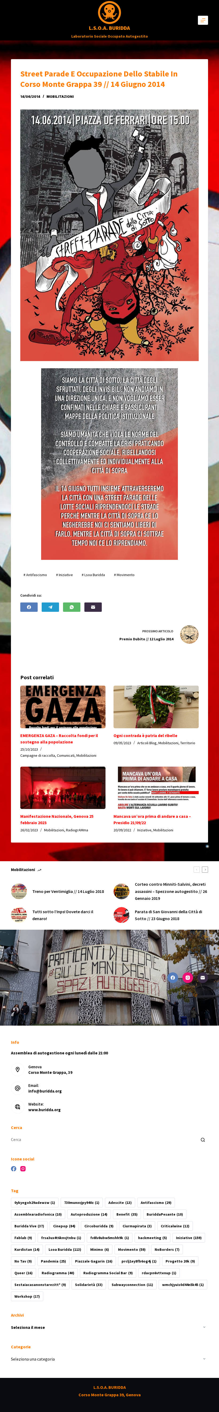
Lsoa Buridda (65, 1249)
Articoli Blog (147, 743)
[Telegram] (50, 607)
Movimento (132, 1249)
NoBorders (167, 1249)
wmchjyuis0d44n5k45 (183, 1284)
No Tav (23, 1261)
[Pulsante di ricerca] (202, 1139)
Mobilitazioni (60, 97)
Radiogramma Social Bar (107, 1273)
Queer (23, 1273)
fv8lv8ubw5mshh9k (109, 1237)
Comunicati (66, 755)
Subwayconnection (132, 1284)
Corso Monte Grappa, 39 (50, 1072)
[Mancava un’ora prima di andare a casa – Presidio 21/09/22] (156, 788)
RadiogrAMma (77, 830)
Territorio (187, 743)
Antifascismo (156, 1202)
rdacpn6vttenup (159, 1273)
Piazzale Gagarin (93, 1261)
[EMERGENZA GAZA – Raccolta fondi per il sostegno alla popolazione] (62, 707)
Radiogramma (58, 1273)
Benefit (126, 1214)
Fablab (23, 1237)
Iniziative (144, 830)
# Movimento (124, 574)
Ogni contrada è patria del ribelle (145, 735)
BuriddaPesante (165, 1214)
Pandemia (53, 1261)
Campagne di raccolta (37, 755)
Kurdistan (27, 1249)
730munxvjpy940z (81, 1202)
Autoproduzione (89, 1214)
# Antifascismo (35, 574)
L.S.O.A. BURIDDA (109, 28)
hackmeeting (152, 1237)
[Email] (93, 607)
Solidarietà (89, 1284)
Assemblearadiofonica (38, 1214)
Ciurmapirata (137, 1226)
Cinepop (64, 1226)
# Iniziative (64, 574)
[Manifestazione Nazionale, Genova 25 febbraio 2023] (62, 788)
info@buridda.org (45, 1091)
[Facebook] (29, 607)
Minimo (99, 1249)
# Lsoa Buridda (93, 574)
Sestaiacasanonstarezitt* (40, 1284)
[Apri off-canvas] (203, 20)
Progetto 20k (180, 1261)
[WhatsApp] (71, 607)
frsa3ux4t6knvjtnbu (61, 1237)
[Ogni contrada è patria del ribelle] (156, 707)
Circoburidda (98, 1226)
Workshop (27, 1296)
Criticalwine (175, 1226)
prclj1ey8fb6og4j (139, 1261)
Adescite (119, 1202)
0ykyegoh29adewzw (34, 1202)
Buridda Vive (29, 1226)
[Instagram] (187, 977)
